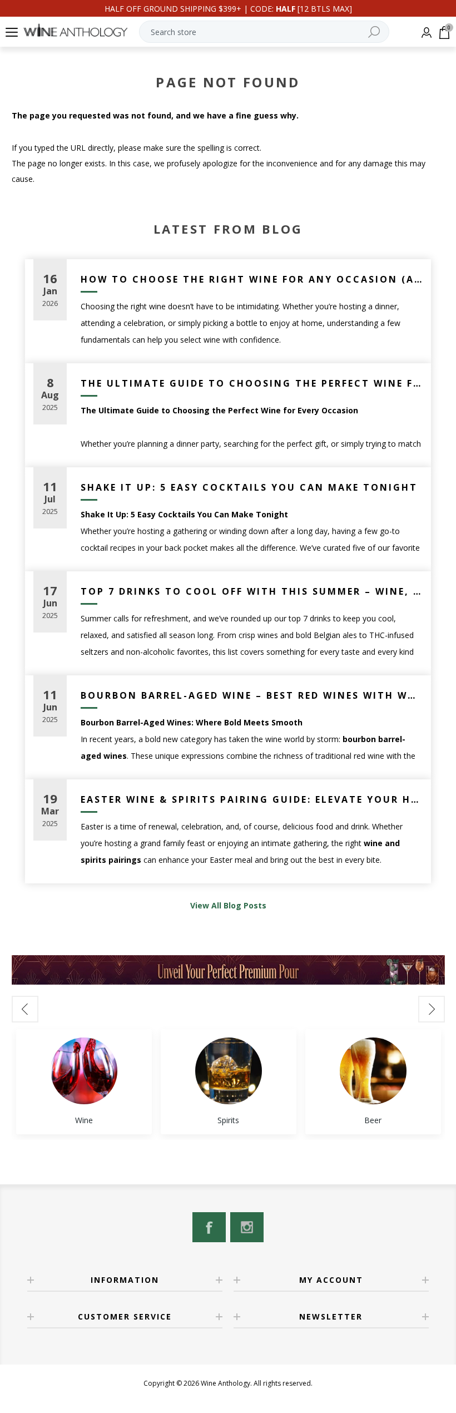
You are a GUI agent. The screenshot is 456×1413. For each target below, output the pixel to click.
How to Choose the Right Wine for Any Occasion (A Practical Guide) (252, 279)
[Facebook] (209, 1227)
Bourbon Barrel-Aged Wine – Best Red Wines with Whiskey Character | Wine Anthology (252, 695)
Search (374, 32)
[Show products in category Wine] (84, 1070)
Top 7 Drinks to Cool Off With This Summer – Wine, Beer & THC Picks (252, 591)
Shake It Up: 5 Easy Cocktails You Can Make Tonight (249, 487)
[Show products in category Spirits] (228, 1070)
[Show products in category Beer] (373, 1070)
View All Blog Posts (228, 905)
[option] (84, 1082)
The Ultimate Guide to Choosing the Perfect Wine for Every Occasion (252, 383)
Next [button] (431, 1009)
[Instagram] (247, 1227)
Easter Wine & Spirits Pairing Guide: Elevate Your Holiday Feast (252, 799)
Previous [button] (25, 1009)
